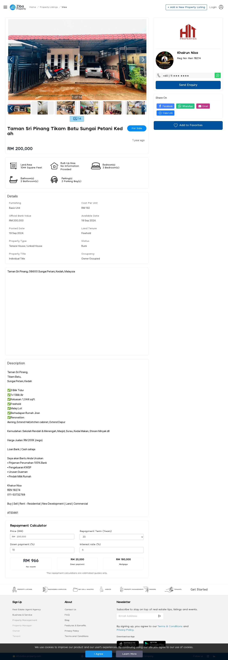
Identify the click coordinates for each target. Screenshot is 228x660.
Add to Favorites (191, 125)
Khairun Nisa (187, 53)
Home (32, 7)
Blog (67, 620)
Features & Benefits (75, 625)
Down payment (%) (22, 544)
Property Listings (49, 7)
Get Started (199, 589)
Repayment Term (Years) (96, 531)
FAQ (67, 615)
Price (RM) (16, 531)
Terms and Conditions (76, 636)
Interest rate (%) (90, 544)
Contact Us (70, 609)
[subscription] (160, 616)
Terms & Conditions (170, 626)
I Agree (98, 654)
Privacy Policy (72, 631)
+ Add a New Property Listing (186, 7)
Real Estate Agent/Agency (26, 609)
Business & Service (22, 615)
